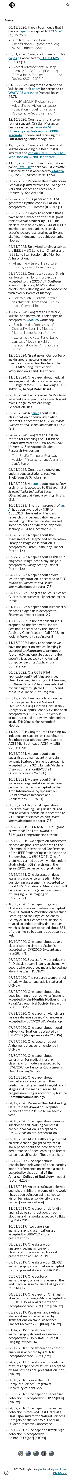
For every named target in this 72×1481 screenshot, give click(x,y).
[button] (4, 5)
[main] (36, 727)
